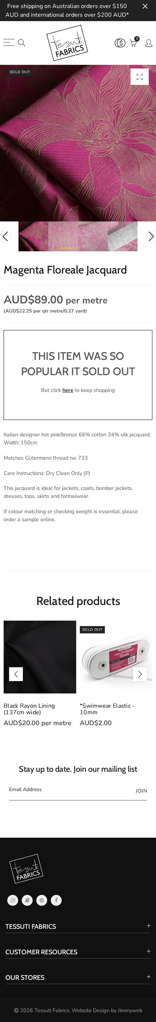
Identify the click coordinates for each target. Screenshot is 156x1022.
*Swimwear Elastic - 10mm (107, 709)
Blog (27, 900)
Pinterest (41, 900)
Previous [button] (4, 236)
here (67, 390)
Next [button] (151, 236)
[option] (78, 143)
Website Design (91, 1010)
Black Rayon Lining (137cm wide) (29, 709)
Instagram (12, 900)
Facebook (56, 900)
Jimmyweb (130, 1010)
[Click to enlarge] (140, 76)
